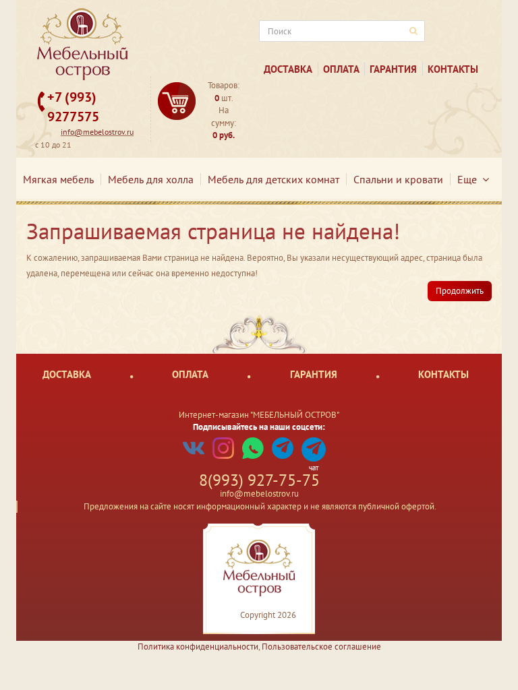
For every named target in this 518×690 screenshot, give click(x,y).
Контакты (453, 69)
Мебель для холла (151, 179)
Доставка (288, 69)
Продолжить (460, 290)
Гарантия (393, 69)
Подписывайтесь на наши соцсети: (259, 427)
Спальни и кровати (398, 179)
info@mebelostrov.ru (97, 132)
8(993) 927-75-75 (259, 480)
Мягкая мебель (58, 179)
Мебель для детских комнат (273, 179)
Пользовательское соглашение (321, 646)
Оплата (341, 69)
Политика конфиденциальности (198, 646)
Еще (469, 179)
